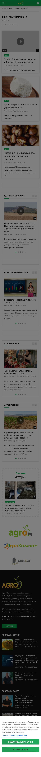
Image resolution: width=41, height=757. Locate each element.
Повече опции (20, 749)
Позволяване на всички (20, 742)
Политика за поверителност (14, 735)
